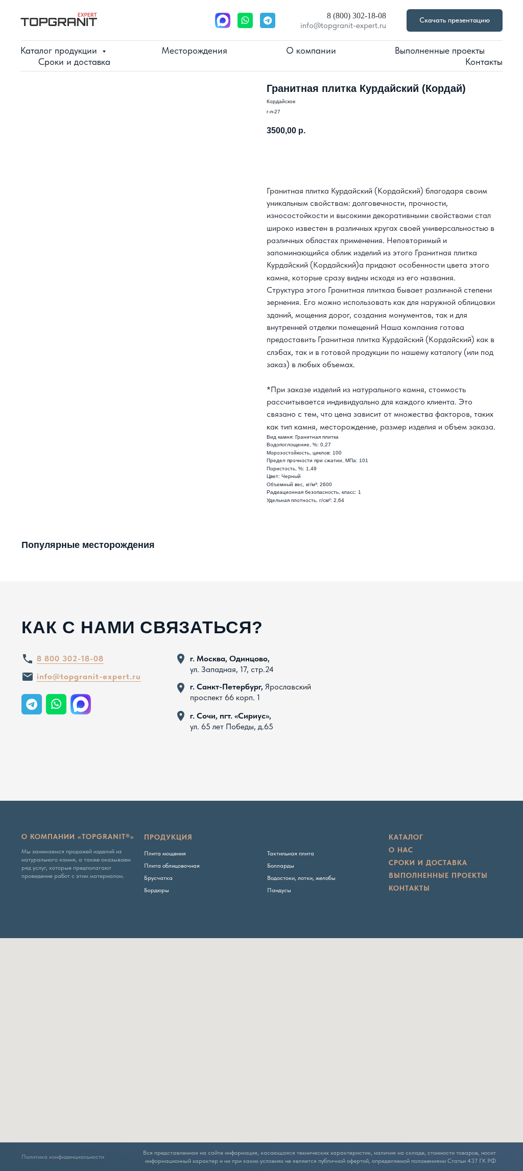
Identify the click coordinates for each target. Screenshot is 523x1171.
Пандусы (279, 890)
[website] (222, 20)
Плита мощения (165, 853)
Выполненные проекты (440, 50)
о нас (401, 850)
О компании (311, 50)
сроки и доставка (428, 862)
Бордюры (156, 890)
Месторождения (194, 50)
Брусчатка (158, 877)
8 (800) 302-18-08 (356, 15)
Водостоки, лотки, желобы (301, 877)
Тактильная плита (290, 853)
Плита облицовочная (172, 865)
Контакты (484, 61)
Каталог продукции (60, 50)
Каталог (406, 837)
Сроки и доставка (74, 61)
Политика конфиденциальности (62, 1156)
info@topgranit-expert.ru (343, 25)
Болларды (280, 865)
